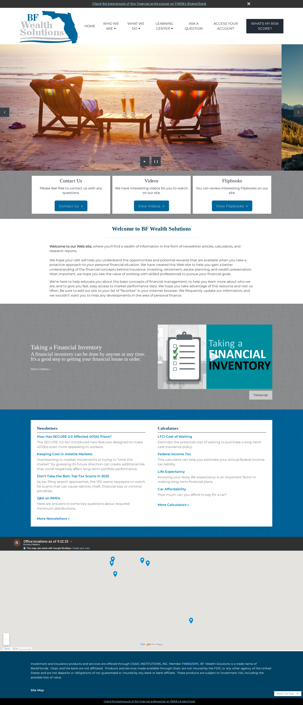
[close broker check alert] (248, 3)
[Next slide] (298, 112)
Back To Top (286, 693)
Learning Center (164, 26)
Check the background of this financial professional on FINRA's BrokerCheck (149, 4)
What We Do (135, 26)
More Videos (41, 369)
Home (90, 26)
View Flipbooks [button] (230, 206)
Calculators (168, 428)
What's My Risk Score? (265, 26)
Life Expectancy (171, 472)
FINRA (186, 664)
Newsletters (47, 428)
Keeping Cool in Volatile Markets (64, 454)
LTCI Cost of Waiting (175, 437)
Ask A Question (194, 26)
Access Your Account (226, 26)
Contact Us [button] (69, 206)
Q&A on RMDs (48, 498)
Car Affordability (172, 489)
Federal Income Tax (174, 454)
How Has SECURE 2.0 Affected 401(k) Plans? (74, 437)
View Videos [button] (149, 206)
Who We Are (111, 26)
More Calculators (173, 505)
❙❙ (156, 161)
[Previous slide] (4, 112)
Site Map (37, 690)
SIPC (195, 664)
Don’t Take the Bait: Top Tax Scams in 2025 (73, 476)
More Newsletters (53, 519)
